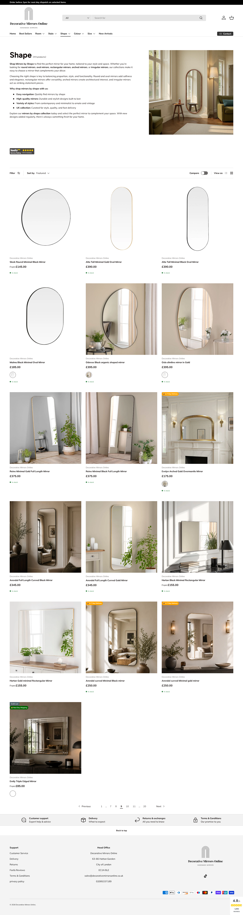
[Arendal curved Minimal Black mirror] (121, 637)
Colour (77, 33)
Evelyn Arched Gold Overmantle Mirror (182, 471)
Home (13, 33)
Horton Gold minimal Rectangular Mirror (31, 680)
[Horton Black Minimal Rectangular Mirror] (197, 537)
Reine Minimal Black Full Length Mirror (106, 471)
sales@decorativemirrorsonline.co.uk (104, 875)
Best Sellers (25, 33)
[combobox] (134, 18)
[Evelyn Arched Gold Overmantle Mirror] (197, 428)
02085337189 (104, 881)
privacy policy (17, 881)
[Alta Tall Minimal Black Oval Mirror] (197, 218)
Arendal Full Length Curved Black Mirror (31, 580)
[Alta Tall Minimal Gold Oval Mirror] (121, 218)
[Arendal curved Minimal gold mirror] (197, 637)
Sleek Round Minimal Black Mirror (27, 262)
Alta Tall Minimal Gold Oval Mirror (104, 262)
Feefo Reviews (17, 870)
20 (144, 806)
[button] (232, 18)
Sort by (31, 173)
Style (51, 33)
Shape (63, 33)
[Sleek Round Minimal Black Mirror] (45, 218)
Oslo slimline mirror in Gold (176, 362)
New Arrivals (105, 33)
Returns (14, 864)
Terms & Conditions (20, 875)
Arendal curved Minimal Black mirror (105, 680)
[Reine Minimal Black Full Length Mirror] (121, 428)
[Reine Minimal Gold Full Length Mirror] (45, 428)
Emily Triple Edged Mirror (23, 781)
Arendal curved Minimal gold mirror (180, 680)
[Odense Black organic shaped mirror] (121, 319)
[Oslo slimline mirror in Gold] (197, 319)
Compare (194, 173)
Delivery (14, 858)
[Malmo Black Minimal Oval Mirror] (45, 319)
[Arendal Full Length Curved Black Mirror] (45, 537)
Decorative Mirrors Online (26, 905)
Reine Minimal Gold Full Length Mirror (30, 471)
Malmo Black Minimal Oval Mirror (27, 362)
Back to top (121, 830)
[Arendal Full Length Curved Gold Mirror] (121, 537)
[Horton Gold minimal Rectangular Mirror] (45, 637)
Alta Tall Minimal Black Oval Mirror (180, 262)
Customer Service (19, 853)
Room (38, 33)
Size (90, 33)
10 (127, 806)
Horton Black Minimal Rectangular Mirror (183, 580)
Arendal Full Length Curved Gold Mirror (107, 580)
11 (134, 806)
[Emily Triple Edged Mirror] (45, 738)
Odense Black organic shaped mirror (105, 362)
